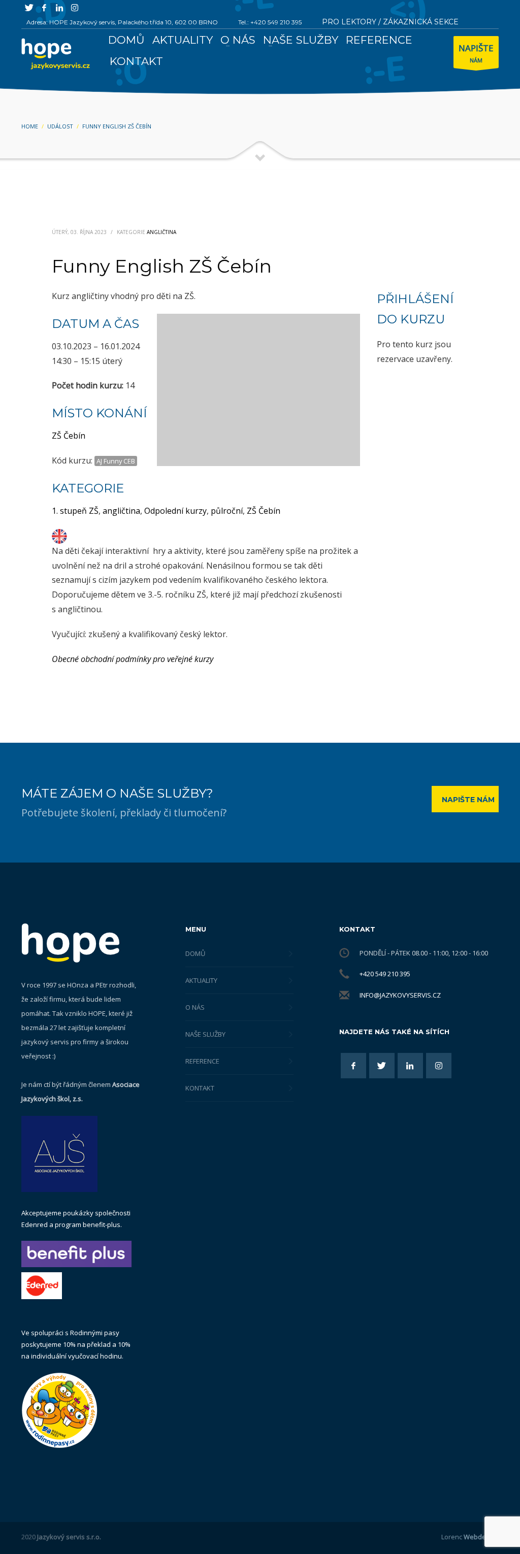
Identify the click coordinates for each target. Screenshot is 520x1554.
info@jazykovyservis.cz (400, 995)
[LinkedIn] (59, 7)
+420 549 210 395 (385, 973)
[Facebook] (44, 7)
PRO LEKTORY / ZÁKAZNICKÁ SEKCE (390, 21)
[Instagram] (74, 7)
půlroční (227, 510)
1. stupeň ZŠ (75, 510)
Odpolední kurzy (175, 510)
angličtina (121, 510)
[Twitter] (29, 7)
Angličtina (161, 232)
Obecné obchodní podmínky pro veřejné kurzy (132, 659)
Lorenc (470, 1536)
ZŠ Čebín (68, 435)
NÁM (476, 53)
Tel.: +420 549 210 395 (270, 22)
